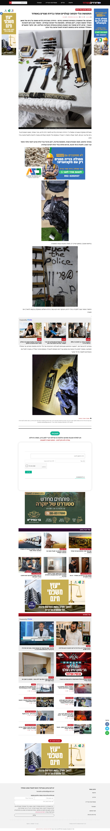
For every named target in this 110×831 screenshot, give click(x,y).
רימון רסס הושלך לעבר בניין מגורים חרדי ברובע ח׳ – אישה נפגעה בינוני (66, 715)
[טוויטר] (107, 729)
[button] (1, 13)
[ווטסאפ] (107, 733)
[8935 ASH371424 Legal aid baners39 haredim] (55, 611)
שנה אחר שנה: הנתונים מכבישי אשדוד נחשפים (81, 551)
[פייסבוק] (107, 724)
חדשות (71, 3)
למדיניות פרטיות (47, 829)
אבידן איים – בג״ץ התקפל (29, 714)
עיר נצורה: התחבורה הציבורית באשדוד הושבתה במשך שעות (30, 549)
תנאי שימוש (93, 811)
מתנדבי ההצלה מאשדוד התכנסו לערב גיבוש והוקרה (27, 700)
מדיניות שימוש (39, 829)
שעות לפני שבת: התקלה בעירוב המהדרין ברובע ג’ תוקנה (27, 727)
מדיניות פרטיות (92, 814)
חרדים (63, 3)
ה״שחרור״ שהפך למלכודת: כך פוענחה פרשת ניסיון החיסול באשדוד (65, 688)
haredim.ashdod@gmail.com (45, 791)
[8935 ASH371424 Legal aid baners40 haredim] (9, 55)
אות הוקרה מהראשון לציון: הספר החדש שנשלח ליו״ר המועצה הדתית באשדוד (66, 701)
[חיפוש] (10, 2)
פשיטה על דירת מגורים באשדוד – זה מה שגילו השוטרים (80, 576)
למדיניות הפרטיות (40, 812)
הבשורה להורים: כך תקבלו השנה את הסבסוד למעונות (56, 551)
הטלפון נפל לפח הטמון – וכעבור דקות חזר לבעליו (65, 727)
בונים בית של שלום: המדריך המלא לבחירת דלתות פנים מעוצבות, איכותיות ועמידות (55, 575)
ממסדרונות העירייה (51, 3)
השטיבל (39, 3)
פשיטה (80, 418)
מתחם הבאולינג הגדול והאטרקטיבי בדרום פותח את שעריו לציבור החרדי (75, 679)
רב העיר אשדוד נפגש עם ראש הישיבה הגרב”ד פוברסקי (31, 576)
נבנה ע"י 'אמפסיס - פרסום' (32, 823)
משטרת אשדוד (85, 418)
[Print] (101, 55)
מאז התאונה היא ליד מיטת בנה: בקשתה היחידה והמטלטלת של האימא (27, 688)
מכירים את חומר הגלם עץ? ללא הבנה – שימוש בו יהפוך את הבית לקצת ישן (38, 679)
